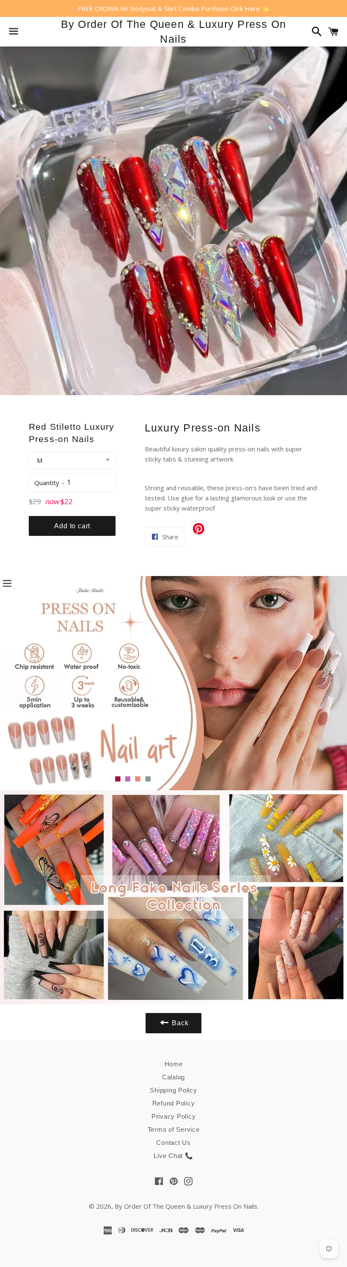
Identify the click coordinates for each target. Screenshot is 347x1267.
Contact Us (173, 1142)
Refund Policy (173, 1103)
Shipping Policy (173, 1090)
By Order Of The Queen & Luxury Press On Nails (173, 31)
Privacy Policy (173, 1116)
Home (174, 1064)
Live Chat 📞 (173, 1155)
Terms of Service (174, 1129)
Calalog (173, 1077)
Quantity (46, 482)
